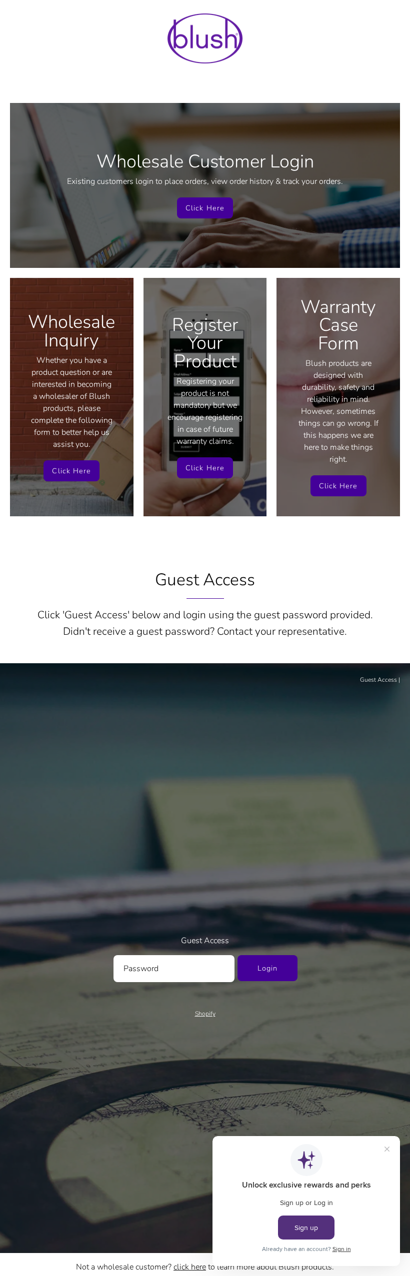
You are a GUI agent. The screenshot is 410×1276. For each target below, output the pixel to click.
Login (268, 968)
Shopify (205, 1014)
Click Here (205, 208)
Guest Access (378, 680)
